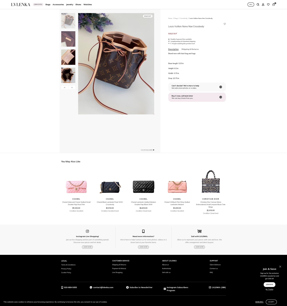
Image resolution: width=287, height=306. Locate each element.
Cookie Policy (66, 273)
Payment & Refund (119, 268)
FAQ (211, 272)
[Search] (257, 4)
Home (170, 18)
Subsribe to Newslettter (141, 287)
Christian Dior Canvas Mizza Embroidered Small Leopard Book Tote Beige (210, 204)
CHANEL (76, 199)
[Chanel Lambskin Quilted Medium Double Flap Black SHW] (143, 182)
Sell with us (166, 272)
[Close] (280, 266)
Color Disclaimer (146, 150)
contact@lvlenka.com (103, 287)
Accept (271, 302)
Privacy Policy (66, 269)
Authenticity (166, 268)
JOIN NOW (269, 284)
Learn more (87, 247)
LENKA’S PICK (38, 4)
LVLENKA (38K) (219, 287)
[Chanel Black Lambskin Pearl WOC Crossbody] (110, 182)
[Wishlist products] (268, 4)
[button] (64, 87)
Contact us (214, 268)
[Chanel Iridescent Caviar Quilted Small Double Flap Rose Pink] (76, 182)
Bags (176, 18)
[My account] (263, 4)
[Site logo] (20, 4)
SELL (250, 4)
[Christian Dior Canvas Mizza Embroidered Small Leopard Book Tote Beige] (211, 182)
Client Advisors (215, 265)
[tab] (173, 49)
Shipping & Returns (119, 265)
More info (259, 302)
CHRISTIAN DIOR (210, 199)
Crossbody (183, 18)
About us (165, 265)
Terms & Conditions (68, 265)
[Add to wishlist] (225, 24)
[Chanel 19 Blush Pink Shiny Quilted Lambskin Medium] (177, 182)
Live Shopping (117, 272)
